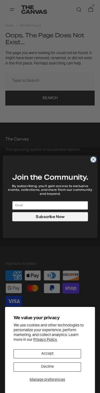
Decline (47, 367)
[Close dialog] (93, 159)
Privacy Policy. (45, 340)
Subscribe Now (50, 216)
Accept (47, 354)
